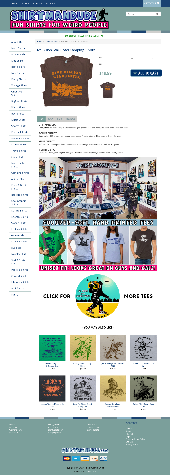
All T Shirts (17, 288)
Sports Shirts (18, 126)
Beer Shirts (17, 113)
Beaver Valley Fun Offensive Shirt (52, 364)
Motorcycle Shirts (17, 165)
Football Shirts (19, 132)
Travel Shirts (18, 150)
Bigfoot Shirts (19, 101)
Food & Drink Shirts (18, 186)
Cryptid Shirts (19, 276)
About (25, 3)
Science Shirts (19, 241)
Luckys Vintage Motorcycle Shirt (52, 405)
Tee (41, 118)
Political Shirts (19, 269)
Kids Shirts (17, 60)
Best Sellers (18, 66)
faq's (128, 436)
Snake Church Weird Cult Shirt (143, 364)
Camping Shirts (20, 172)
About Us (16, 42)
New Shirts (17, 73)
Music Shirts (18, 119)
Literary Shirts (19, 216)
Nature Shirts (19, 210)
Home (14, 3)
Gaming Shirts (19, 235)
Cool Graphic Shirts (18, 202)
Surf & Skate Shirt (18, 262)
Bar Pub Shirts (19, 194)
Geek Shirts (17, 157)
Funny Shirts (18, 79)
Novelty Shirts (19, 254)
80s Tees (16, 247)
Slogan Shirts (18, 222)
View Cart (150, 3)
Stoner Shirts (18, 144)
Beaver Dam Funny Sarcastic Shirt (113, 405)
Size (59, 118)
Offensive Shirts (16, 93)
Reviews (50, 3)
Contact (37, 3)
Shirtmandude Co (89, 471)
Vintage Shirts (19, 85)
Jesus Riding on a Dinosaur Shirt (113, 364)
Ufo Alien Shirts (20, 282)
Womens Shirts (20, 54)
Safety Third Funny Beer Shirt (143, 405)
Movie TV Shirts (20, 138)
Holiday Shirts (19, 229)
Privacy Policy (132, 444)
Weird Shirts (18, 107)
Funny (14, 294)
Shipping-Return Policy (135, 439)
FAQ (50, 118)
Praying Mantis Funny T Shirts (83, 364)
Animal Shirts (19, 179)
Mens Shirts (18, 48)
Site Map (129, 442)
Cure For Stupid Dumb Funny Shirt (82, 405)
